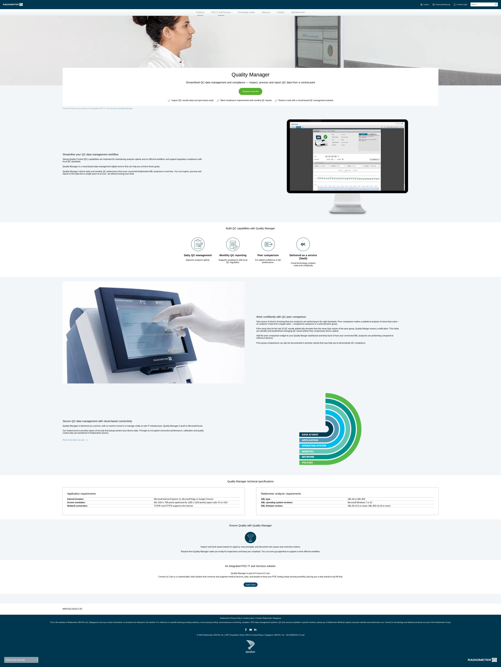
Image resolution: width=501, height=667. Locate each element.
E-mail (301, 635)
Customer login (462, 4)
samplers (246, 622)
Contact (280, 12)
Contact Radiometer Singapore (268, 618)
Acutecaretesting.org (443, 4)
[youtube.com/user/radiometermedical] (250, 631)
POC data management (260, 622)
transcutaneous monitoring (230, 622)
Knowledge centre (246, 12)
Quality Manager (126, 108)
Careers (426, 4)
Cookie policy (248, 618)
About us (266, 12)
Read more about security (74, 440)
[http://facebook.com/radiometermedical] (245, 631)
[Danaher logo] (250, 652)
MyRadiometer (298, 12)
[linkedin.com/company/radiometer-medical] (255, 631)
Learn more (250, 585)
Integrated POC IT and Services (104, 108)
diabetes (411, 622)
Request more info (250, 91)
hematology (399, 622)
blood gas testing (184, 622)
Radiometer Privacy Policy (230, 618)
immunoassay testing (209, 622)
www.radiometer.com (375, 622)
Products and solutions (79, 108)
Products (200, 12)
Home (65, 108)
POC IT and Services (221, 12)
